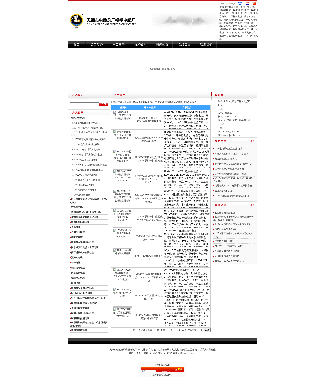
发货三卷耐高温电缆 (225, 212)
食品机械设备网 (162, 365)
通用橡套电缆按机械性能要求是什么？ (234, 163)
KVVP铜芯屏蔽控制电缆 (84, 190)
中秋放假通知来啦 (224, 241)
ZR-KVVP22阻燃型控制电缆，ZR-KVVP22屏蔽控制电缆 (149, 277)
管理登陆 (177, 353)
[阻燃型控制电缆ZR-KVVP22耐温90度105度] (122, 148)
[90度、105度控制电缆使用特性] (122, 266)
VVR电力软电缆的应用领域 (228, 148)
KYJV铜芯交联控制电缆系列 (86, 144)
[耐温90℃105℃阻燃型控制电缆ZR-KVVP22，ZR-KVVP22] (122, 187)
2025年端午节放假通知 (226, 229)
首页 (113, 102)
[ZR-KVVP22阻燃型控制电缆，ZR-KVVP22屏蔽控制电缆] (122, 286)
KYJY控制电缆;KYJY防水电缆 (87, 128)
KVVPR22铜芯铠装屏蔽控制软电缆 (89, 164)
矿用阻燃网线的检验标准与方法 (230, 174)
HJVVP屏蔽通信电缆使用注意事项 (232, 195)
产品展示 (122, 102)
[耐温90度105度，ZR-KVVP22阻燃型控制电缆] (122, 128)
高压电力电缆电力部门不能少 (229, 261)
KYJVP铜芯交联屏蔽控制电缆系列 (89, 139)
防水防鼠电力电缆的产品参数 (229, 169)
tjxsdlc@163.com (231, 131)
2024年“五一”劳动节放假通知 (229, 246)
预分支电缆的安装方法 (226, 158)
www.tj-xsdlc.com (231, 135)
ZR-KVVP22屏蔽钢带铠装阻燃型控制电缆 (175, 102)
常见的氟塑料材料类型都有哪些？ (231, 153)
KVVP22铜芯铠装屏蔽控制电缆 (87, 169)
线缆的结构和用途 (224, 190)
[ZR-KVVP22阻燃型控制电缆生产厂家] (122, 305)
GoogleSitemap (189, 353)
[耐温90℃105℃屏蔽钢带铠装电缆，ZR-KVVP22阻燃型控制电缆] (122, 207)
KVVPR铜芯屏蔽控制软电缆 (86, 180)
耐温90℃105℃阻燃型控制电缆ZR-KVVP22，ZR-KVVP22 (149, 179)
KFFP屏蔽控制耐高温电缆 (85, 123)
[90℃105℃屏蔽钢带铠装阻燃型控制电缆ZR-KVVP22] (122, 227)
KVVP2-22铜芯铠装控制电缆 (86, 149)
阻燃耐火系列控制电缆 (140, 102)
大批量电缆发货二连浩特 (227, 256)
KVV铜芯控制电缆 (81, 195)
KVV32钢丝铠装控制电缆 (84, 159)
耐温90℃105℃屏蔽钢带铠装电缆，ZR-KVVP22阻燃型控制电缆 (149, 198)
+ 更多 (252, 141)
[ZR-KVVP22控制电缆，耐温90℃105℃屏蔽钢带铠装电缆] (122, 167)
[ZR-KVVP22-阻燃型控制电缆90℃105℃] (122, 246)
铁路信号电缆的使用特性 (227, 251)
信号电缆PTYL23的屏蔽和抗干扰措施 (233, 185)
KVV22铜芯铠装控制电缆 (84, 175)
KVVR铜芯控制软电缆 (83, 185)
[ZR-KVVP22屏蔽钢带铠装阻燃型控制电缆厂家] (122, 325)
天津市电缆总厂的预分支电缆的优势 (233, 224)
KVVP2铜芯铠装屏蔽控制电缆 (87, 154)
